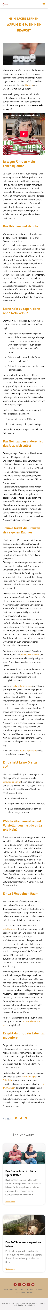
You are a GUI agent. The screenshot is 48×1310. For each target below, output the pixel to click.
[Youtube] (24, 1284)
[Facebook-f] (15, 1284)
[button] (44, 4)
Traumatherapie (29, 1076)
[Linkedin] (28, 1284)
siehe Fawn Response (29, 654)
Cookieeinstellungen (24, 1292)
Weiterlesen (10, 1201)
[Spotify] (32, 1284)
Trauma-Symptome (28, 750)
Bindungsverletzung (12, 781)
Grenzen (29, 84)
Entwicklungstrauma (22, 685)
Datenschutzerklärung (24, 1290)
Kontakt (39, 1290)
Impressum (8, 1290)
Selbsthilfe (7, 1080)
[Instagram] (19, 1284)
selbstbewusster (10, 929)
